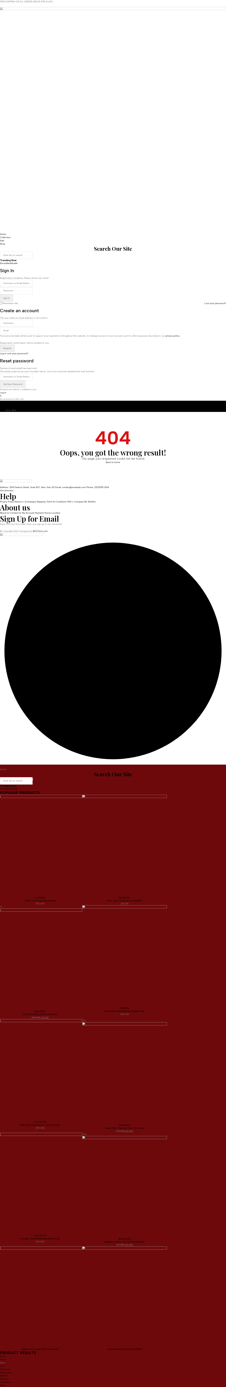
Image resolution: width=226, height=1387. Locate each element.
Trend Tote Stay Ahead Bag (40, 900)
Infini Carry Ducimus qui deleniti (124, 900)
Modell (14, 263)
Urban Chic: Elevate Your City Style (124, 1128)
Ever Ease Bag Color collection (40, 1014)
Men (8, 263)
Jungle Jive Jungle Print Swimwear (40, 1349)
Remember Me (10, 303)
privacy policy (172, 336)
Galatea (40, 1011)
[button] (21, 535)
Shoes (3, 263)
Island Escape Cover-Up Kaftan (124, 1349)
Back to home (113, 462)
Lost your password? (215, 303)
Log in (3, 353)
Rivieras (124, 897)
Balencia (124, 1238)
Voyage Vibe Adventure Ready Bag (39, 1238)
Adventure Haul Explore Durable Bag (125, 1011)
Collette (40, 1122)
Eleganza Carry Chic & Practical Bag (125, 1241)
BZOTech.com (40, 531)
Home (3, 410)
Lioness (40, 897)
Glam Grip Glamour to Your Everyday (40, 1124)
